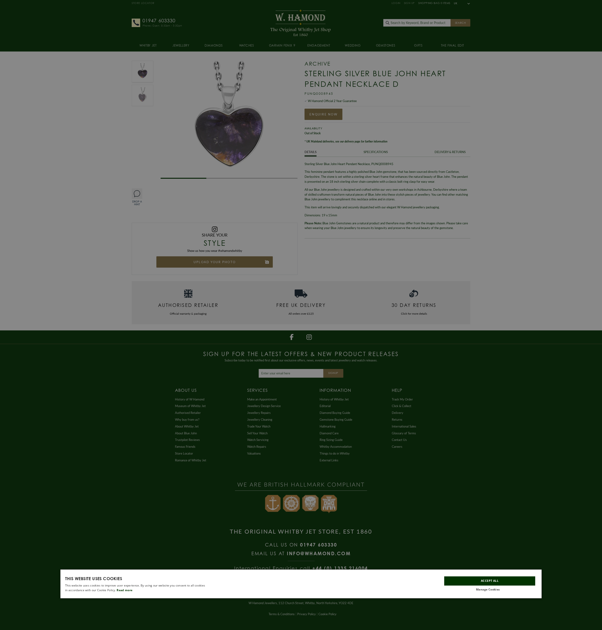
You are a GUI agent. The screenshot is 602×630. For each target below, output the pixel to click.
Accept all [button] (490, 581)
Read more (124, 590)
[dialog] (301, 583)
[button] (490, 590)
